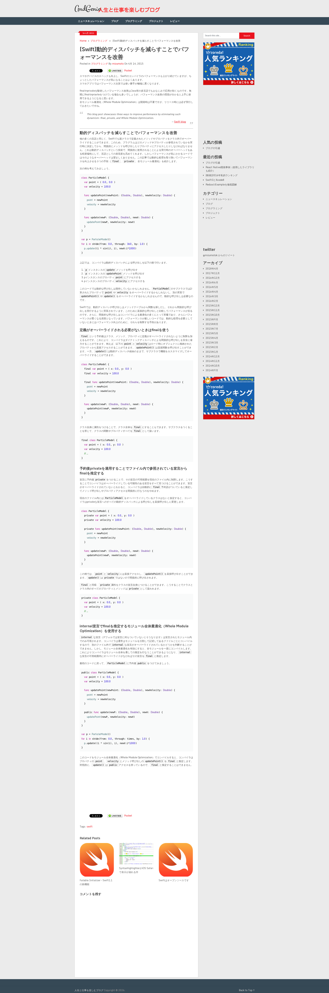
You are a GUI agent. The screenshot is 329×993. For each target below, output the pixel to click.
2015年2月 (212, 347)
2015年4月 (212, 338)
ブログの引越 (213, 148)
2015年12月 (213, 305)
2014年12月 (213, 356)
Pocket (128, 70)
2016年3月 (212, 296)
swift (90, 826)
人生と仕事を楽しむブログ (89, 990)
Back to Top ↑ (246, 990)
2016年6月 (212, 282)
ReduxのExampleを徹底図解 (221, 184)
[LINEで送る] (115, 70)
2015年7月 (212, 329)
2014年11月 (213, 361)
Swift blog (180, 122)
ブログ (114, 21)
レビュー (175, 21)
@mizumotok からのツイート (219, 255)
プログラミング (133, 21)
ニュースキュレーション (91, 21)
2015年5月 (212, 333)
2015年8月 (212, 324)
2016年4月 (212, 292)
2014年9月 (212, 370)
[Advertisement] (228, 114)
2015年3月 (212, 342)
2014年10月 (213, 366)
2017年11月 (213, 273)
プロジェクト (156, 21)
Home (83, 41)
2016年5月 (212, 287)
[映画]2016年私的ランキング (221, 175)
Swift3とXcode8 (215, 180)
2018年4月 (212, 269)
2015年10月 (213, 315)
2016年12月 (213, 278)
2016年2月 (212, 301)
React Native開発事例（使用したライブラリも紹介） (230, 169)
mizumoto (118, 64)
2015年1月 (212, 352)
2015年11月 (213, 310)
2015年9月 (212, 319)
